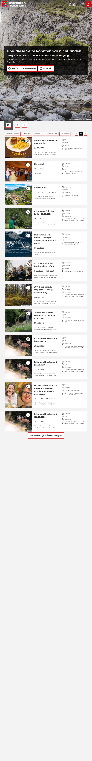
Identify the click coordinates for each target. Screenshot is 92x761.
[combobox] (24, 125)
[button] (17, 125)
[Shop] (88, 4)
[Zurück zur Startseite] (13, 4)
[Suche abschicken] (24, 125)
